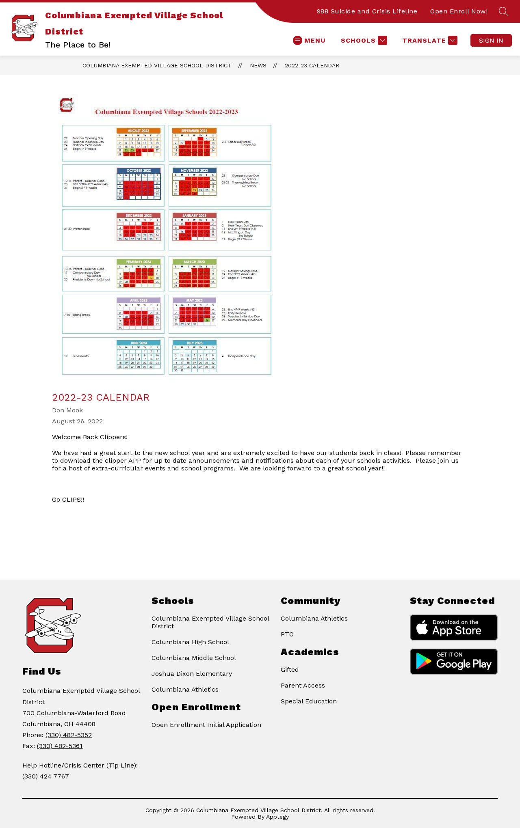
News (258, 65)
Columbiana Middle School (194, 658)
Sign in (491, 40)
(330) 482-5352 (69, 735)
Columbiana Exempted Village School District (157, 65)
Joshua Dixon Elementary (192, 673)
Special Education (309, 701)
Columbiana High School (190, 642)
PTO (287, 634)
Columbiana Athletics (185, 689)
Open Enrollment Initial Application (206, 725)
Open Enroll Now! (459, 11)
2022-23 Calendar (312, 65)
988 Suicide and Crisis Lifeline (367, 11)
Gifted (290, 669)
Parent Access (303, 685)
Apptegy (277, 816)
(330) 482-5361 (59, 746)
